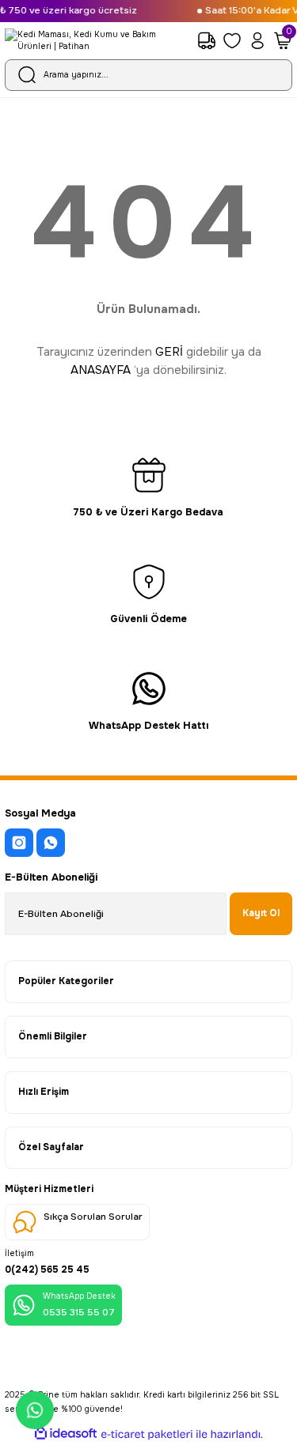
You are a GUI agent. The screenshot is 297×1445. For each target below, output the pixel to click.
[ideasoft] (65, 1434)
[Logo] (96, 40)
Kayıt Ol (261, 913)
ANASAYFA (100, 370)
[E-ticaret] (147, 1434)
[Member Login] (257, 40)
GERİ (169, 352)
